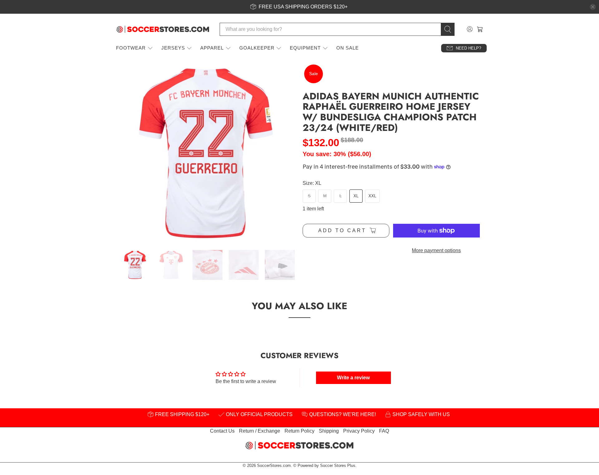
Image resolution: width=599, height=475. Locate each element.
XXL (372, 196)
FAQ (384, 431)
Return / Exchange (259, 431)
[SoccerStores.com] (163, 29)
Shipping (329, 431)
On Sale (347, 47)
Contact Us (222, 431)
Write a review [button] (353, 377)
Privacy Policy (359, 431)
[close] (593, 7)
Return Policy (299, 431)
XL (355, 196)
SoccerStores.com (274, 465)
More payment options (436, 250)
